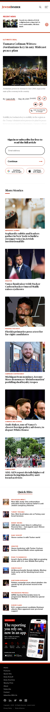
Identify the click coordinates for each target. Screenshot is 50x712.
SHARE (33, 98)
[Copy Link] (44, 98)
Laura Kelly (10, 99)
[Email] (35, 104)
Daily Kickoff (8, 677)
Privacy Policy (8, 708)
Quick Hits (25, 492)
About (6, 686)
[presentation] (46, 24)
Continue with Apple (37, 171)
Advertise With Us (10, 695)
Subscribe (7, 689)
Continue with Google (17, 171)
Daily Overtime (9, 680)
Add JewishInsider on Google (39, 111)
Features (7, 670)
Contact (7, 692)
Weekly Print (8, 683)
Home (6, 667)
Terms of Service (20, 708)
